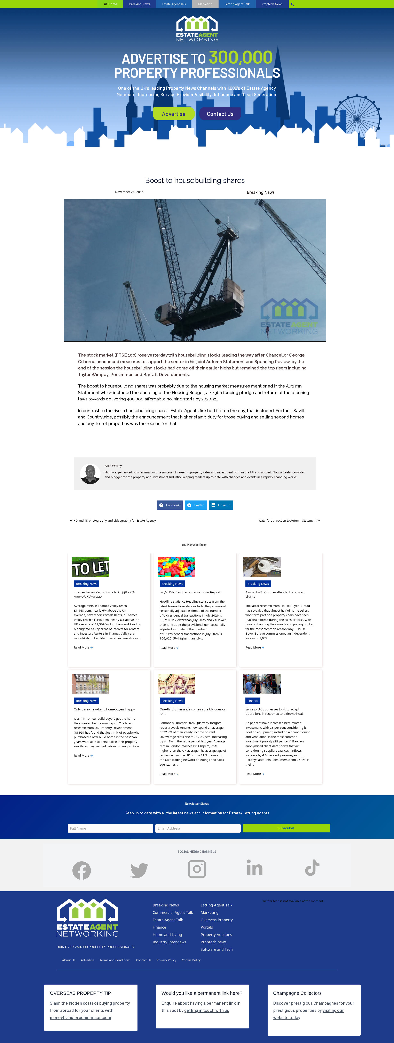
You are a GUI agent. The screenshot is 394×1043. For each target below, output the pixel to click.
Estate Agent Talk (174, 4)
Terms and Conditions (115, 960)
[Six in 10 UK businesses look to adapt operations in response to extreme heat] (262, 684)
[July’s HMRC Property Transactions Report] (176, 567)
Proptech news (214, 941)
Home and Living (167, 934)
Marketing (205, 4)
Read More (83, 647)
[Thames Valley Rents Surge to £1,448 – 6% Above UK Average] (90, 567)
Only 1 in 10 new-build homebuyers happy (104, 709)
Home (112, 4)
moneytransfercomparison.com (80, 1017)
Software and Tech (217, 949)
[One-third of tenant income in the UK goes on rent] (176, 684)
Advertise (174, 113)
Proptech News (272, 4)
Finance (252, 701)
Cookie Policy (191, 960)
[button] (286, 828)
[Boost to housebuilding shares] (195, 270)
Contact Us (220, 113)
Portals (207, 927)
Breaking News (139, 4)
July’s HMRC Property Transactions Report (190, 592)
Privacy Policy (166, 960)
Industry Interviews (169, 941)
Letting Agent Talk (237, 4)
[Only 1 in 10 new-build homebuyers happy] (90, 684)
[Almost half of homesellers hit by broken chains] (262, 567)
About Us (68, 960)
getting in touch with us (206, 1010)
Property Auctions (216, 934)
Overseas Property (217, 919)
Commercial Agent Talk (173, 912)
